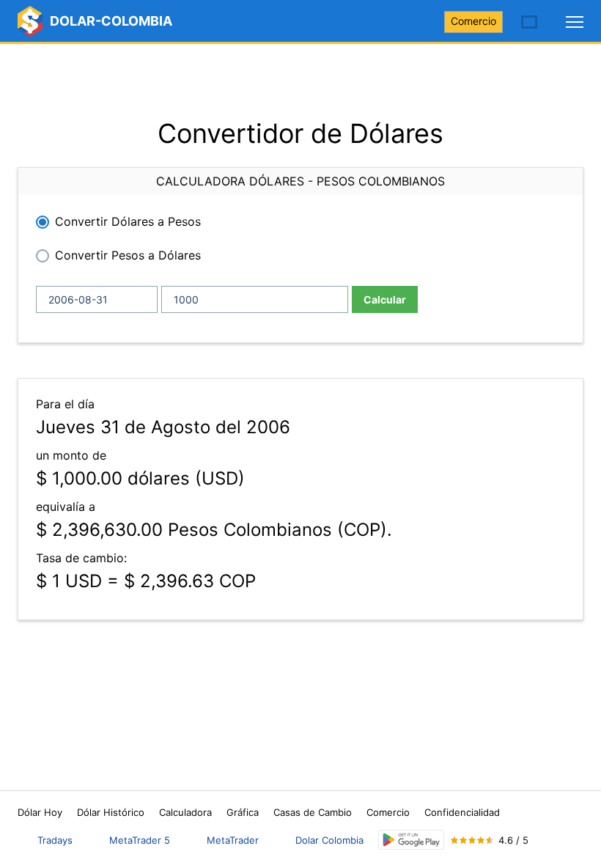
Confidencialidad (462, 812)
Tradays (55, 840)
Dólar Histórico (110, 812)
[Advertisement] (300, 80)
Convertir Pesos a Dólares (128, 255)
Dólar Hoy (40, 812)
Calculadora (185, 812)
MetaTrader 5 (139, 840)
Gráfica (242, 812)
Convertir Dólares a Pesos (128, 221)
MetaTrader (233, 840)
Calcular (385, 299)
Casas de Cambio (312, 812)
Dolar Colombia (329, 840)
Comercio (473, 21)
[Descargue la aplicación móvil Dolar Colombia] (411, 840)
